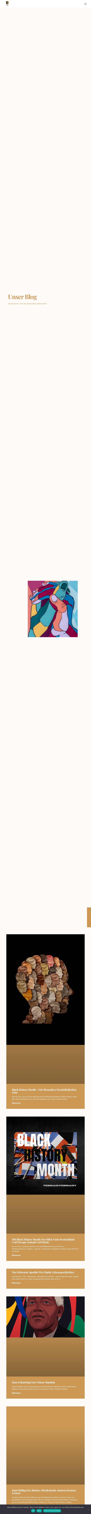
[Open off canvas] (85, 4)
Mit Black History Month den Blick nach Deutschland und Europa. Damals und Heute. (43, 1241)
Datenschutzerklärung (52, 1511)
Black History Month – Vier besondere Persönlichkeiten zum (44, 1091)
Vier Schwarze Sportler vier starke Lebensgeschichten (43, 1272)
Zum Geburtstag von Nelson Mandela (33, 1382)
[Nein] (88, 1509)
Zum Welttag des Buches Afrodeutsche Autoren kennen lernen (44, 1491)
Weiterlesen (16, 1103)
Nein (39, 1511)
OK (33, 1511)
